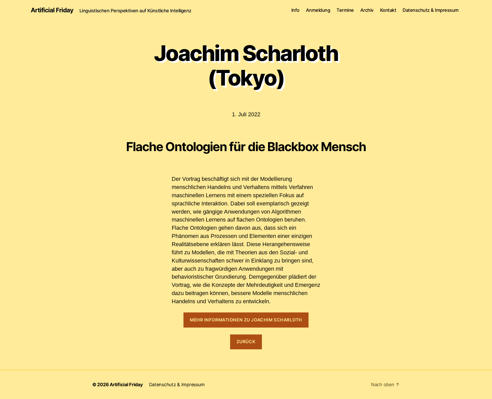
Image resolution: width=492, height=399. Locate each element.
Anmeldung (318, 10)
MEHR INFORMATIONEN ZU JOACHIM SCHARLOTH (246, 319)
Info (295, 10)
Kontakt (388, 10)
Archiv (367, 10)
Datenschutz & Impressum (431, 10)
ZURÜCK (246, 341)
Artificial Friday (52, 10)
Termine (345, 10)
